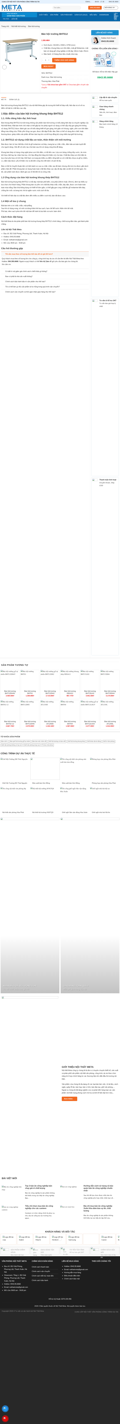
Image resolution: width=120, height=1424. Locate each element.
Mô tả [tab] (3, 99)
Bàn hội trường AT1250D (50, 722)
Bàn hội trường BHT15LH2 (90, 692)
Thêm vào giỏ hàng (64, 60)
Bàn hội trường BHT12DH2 (50, 692)
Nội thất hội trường (18, 26)
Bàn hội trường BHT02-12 (10, 722)
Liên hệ (14, 19)
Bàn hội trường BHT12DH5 (30, 722)
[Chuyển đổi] (3, 254)
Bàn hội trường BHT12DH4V (10, 692)
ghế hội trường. (77, 134)
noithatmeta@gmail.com (18, 240)
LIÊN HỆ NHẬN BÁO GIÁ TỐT (116, 16)
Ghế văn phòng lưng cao (32, 745)
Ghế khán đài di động (94, 741)
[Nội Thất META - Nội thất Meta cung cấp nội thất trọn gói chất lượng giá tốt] (25, 8)
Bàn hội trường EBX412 (70, 692)
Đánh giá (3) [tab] (14, 99)
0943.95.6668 (107, 41)
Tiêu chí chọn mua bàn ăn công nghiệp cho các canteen (39, 1207)
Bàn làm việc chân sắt (39, 741)
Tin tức (6, 19)
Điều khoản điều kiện (72, 1276)
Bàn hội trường (34, 26)
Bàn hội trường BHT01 (30, 692)
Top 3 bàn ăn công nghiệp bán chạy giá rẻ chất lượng (38, 1187)
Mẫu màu (93, 15)
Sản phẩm (54, 15)
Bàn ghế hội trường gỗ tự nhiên (20, 741)
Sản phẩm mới (66, 15)
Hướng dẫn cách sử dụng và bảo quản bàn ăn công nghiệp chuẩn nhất (98, 1188)
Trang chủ (5, 26)
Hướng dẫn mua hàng (72, 1272)
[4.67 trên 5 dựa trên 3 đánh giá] (65, 38)
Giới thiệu (43, 15)
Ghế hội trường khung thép (76, 741)
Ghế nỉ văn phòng (108, 741)
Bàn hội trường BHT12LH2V (90, 722)
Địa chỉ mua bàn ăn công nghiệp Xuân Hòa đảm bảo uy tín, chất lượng (98, 1208)
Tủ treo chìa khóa (47, 745)
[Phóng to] (4, 67)
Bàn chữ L (4, 741)
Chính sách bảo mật (72, 1279)
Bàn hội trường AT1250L (110, 722)
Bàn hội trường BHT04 (70, 722)
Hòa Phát (55, 81)
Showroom (104, 15)
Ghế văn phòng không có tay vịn (11, 745)
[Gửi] (79, 8)
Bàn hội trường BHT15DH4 (110, 692)
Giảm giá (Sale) (81, 15)
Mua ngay (49, 66)
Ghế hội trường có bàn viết (57, 741)
